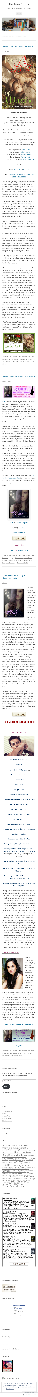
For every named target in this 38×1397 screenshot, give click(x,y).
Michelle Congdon (22, 523)
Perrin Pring (29, 1173)
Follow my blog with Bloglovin (11, 1349)
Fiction (10, 359)
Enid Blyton (5, 1160)
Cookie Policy (10, 1389)
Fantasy (18, 1162)
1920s (3, 1145)
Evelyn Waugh (29, 1160)
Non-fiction (21, 1173)
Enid (34, 1158)
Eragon (23, 1160)
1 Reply (4, 583)
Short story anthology (19, 361)
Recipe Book (5, 1177)
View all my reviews (19, 532)
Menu (19, 13)
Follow (6, 1086)
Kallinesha (26, 1170)
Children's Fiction (21, 1157)
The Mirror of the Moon (11, 1249)
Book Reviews (9, 1154)
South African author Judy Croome (14, 1180)
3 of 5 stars (22, 527)
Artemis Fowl (14, 1147)
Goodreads (29, 1024)
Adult (7, 1145)
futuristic (27, 1165)
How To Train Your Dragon (22, 1169)
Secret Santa (14, 1178)
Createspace (17, 169)
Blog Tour (17, 560)
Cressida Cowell (23, 1158)
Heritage (12, 1169)
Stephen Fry (27, 1180)
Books (30, 560)
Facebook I (14, 1024)
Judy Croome (19, 1170)
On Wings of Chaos (9, 1211)
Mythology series (6, 1173)
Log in (4, 1113)
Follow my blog (19, 1315)
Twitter (21, 1024)
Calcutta (4, 1157)
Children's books (11, 1157)
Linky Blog (19, 1046)
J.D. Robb (13, 1170)
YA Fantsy (21, 1184)
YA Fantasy (14, 1183)
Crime (30, 1158)
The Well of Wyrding (9, 1237)
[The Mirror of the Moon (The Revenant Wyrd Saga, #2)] (33, 1254)
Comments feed (7, 1118)
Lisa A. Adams (25, 150)
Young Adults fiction (8, 563)
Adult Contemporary (24, 356)
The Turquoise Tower (10, 1199)
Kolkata (31, 1170)
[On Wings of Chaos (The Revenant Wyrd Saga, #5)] (33, 1216)
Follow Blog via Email (9, 1068)
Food (23, 1165)
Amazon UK (21, 174)
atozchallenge (22, 1147)
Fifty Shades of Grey (16, 1165)
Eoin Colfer (12, 1160)
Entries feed (6, 1116)
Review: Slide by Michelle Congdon (18, 376)
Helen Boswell (6, 1169)
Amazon (26, 169)
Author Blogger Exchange (9, 1148)
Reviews (15, 1311)
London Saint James (27, 159)
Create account (7, 1111)
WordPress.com (7, 1121)
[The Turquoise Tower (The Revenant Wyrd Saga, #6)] (33, 1203)
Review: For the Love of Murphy (17, 46)
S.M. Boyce (29, 1176)
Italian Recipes (6, 1170)
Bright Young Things (29, 1155)
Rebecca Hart (25, 157)
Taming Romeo (6, 1182)
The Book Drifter (19, 4)
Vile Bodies (5, 1184)
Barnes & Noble (22, 550)
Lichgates (6, 1172)
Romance (9, 361)
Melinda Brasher (14, 1172)
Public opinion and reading (23, 1175)
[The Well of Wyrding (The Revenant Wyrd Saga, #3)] (33, 1241)
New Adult (14, 1173)
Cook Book (16, 1158)
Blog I (7, 1024)
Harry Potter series (30, 1167)
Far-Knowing (26, 1162)
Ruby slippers (20, 1177)
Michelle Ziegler (25, 152)
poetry (4, 1175)
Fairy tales (9, 1162)
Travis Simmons (18, 1181)
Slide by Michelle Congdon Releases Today (14, 576)
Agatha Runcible (6, 1147)
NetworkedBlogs (17, 1305)
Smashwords (22, 177)
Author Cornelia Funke (22, 1148)
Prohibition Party (10, 1175)
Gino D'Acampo (6, 1167)
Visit (6, 1336)
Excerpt (4, 1162)
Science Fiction (6, 1178)
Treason (28, 1182)
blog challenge (31, 1150)
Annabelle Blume (26, 154)
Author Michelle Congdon (12, 1150)
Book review (24, 560)
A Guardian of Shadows (10, 1224)
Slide (3, 402)
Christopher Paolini (7, 1158)
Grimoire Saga (17, 1167)
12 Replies (5, 52)
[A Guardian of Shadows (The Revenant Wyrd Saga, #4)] (33, 1229)
